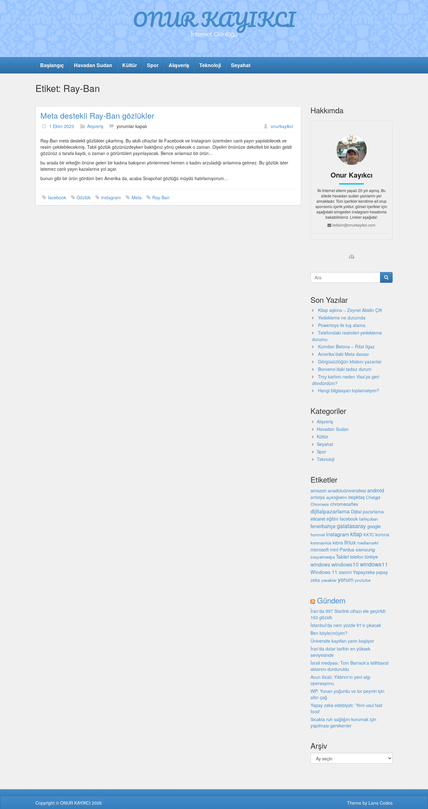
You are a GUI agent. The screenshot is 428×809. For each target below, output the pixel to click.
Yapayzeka (364, 572)
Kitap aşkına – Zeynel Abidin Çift (350, 310)
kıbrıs (338, 542)
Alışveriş (179, 65)
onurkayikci (282, 126)
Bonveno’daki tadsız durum (345, 369)
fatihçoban (368, 519)
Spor (153, 65)
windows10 (345, 564)
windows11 (374, 564)
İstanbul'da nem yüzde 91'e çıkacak (346, 625)
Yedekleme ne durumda (341, 317)
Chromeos (320, 504)
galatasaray (351, 526)
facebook (57, 197)
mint (334, 549)
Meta (137, 197)
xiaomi (345, 572)
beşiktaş (356, 497)
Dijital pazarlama (367, 511)
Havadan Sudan (93, 65)
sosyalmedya (323, 557)
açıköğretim (336, 497)
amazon (318, 490)
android (375, 490)
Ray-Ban (161, 197)
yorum (345, 579)
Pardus (347, 549)
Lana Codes (380, 803)
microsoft (320, 549)
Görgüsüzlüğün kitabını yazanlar (350, 361)
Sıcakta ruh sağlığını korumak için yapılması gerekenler (343, 722)
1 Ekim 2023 (61, 126)
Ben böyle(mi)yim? (329, 633)
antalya (318, 497)
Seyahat (240, 65)
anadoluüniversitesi (347, 490)
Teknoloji (210, 65)
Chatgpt (373, 497)
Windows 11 (324, 571)
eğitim (332, 519)
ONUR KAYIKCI (214, 19)
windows (320, 564)
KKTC (368, 535)
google (374, 526)
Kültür (129, 65)
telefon (356, 557)
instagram (111, 197)
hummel (318, 535)
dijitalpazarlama (330, 511)
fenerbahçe (323, 526)
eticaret (318, 518)
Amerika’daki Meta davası (343, 354)
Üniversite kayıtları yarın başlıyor (342, 641)
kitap (356, 534)
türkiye (371, 556)
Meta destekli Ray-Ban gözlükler (97, 115)
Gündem (331, 600)
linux (350, 542)
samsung (365, 549)
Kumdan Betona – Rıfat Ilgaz (346, 346)
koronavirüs (321, 543)
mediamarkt (367, 543)
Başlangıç (52, 65)
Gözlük (84, 197)
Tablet (342, 556)
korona (382, 534)
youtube (363, 580)
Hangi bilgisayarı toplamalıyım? (348, 390)
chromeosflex (344, 504)
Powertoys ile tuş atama (341, 325)
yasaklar (329, 580)
